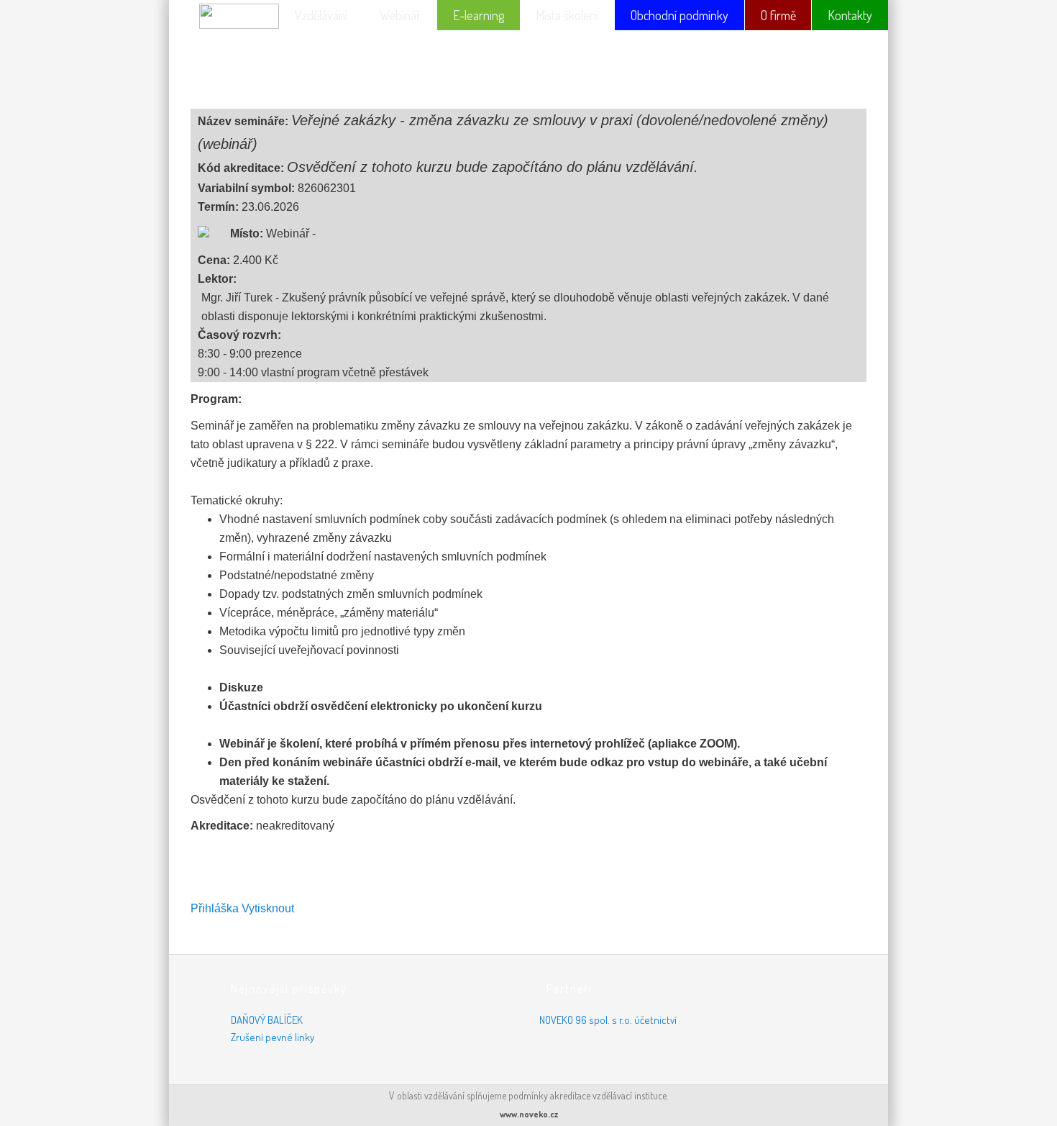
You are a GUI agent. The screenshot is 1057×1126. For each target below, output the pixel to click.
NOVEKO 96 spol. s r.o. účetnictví (608, 1020)
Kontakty (850, 15)
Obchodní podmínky (679, 15)
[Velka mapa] (214, 231)
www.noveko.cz (529, 1114)
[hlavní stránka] (227, 19)
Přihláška (215, 908)
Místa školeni (567, 15)
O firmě (778, 15)
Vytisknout (268, 908)
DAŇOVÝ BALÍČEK (267, 1020)
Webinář (400, 15)
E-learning (478, 15)
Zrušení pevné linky (272, 1037)
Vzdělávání (321, 15)
